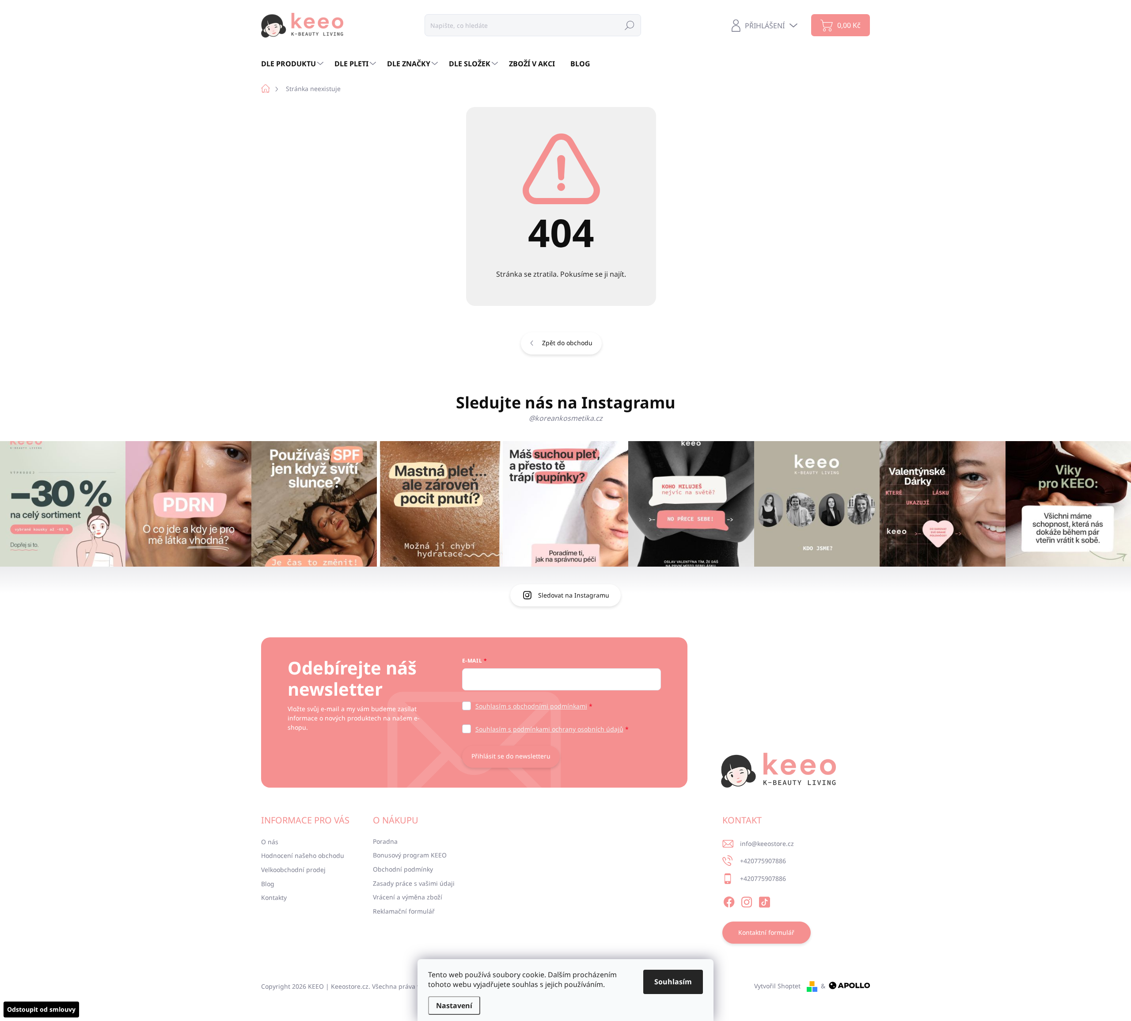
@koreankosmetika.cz (566, 418)
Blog (267, 884)
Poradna (385, 841)
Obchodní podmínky (403, 869)
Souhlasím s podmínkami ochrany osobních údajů (549, 729)
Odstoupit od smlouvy (41, 1009)
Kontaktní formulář (766, 932)
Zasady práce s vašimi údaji (414, 883)
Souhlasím (673, 982)
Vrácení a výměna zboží (407, 897)
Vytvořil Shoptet (777, 986)
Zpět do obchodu (567, 343)
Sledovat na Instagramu (573, 595)
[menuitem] (293, 63)
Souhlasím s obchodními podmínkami (531, 706)
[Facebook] (729, 900)
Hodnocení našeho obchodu (302, 855)
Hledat (629, 25)
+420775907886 (763, 861)
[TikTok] (764, 900)
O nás (269, 842)
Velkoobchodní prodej (293, 869)
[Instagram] (746, 900)
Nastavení (454, 1005)
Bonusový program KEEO (410, 855)
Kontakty (274, 897)
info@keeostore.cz (767, 843)
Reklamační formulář (404, 911)
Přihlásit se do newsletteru (510, 756)
